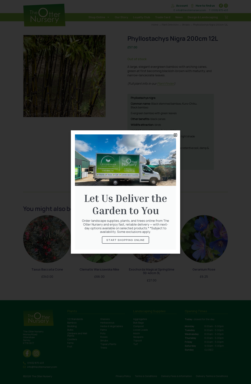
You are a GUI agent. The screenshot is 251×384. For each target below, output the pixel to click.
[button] (175, 135)
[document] (125, 192)
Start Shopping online (125, 240)
